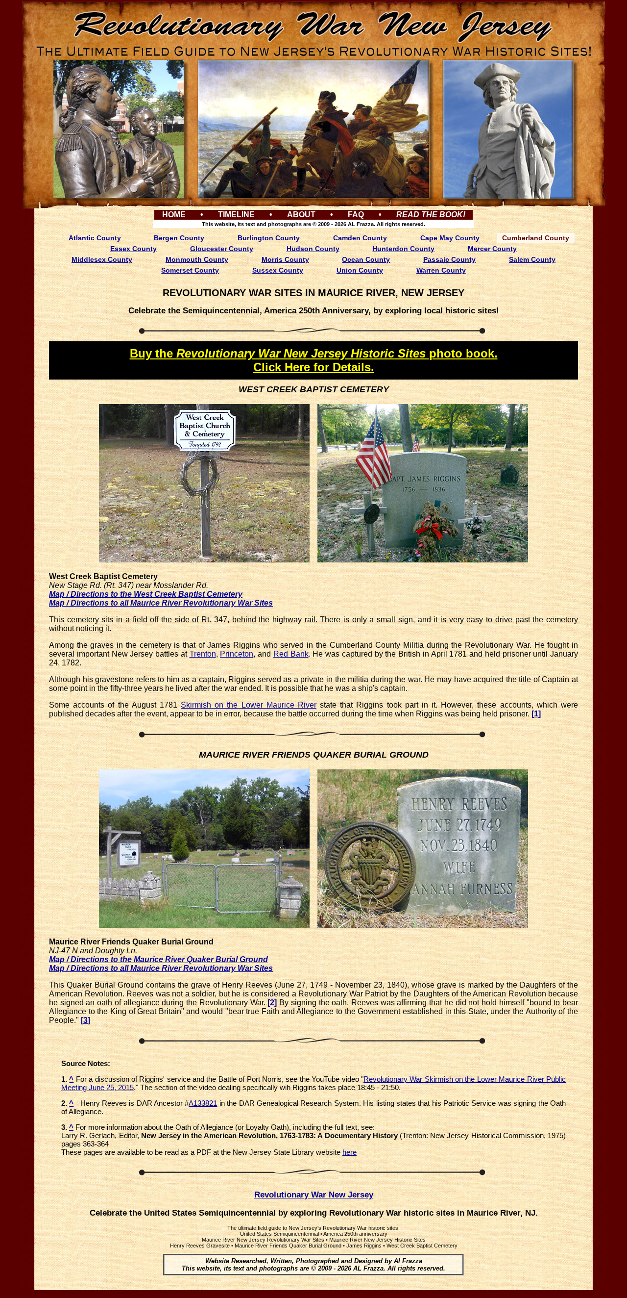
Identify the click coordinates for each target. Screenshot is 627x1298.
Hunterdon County (403, 249)
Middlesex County (102, 259)
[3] (85, 1020)
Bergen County (179, 238)
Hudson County (313, 249)
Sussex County (277, 270)
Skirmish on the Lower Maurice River (248, 705)
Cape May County (450, 238)
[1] (536, 714)
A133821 (203, 1103)
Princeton (236, 654)
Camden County (360, 238)
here (349, 1152)
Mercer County (492, 249)
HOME (174, 214)
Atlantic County (95, 238)
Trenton (203, 654)
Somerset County (190, 270)
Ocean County (366, 259)
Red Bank (291, 654)
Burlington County (269, 238)
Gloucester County (221, 249)
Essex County (133, 249)
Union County (360, 270)
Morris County (285, 259)
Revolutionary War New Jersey (313, 1194)
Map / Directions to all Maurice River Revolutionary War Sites (161, 603)
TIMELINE (236, 214)
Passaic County (449, 259)
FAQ (356, 214)
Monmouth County (197, 259)
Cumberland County (535, 238)
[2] (272, 1002)
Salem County (532, 259)
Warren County (441, 270)
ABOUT (301, 214)
